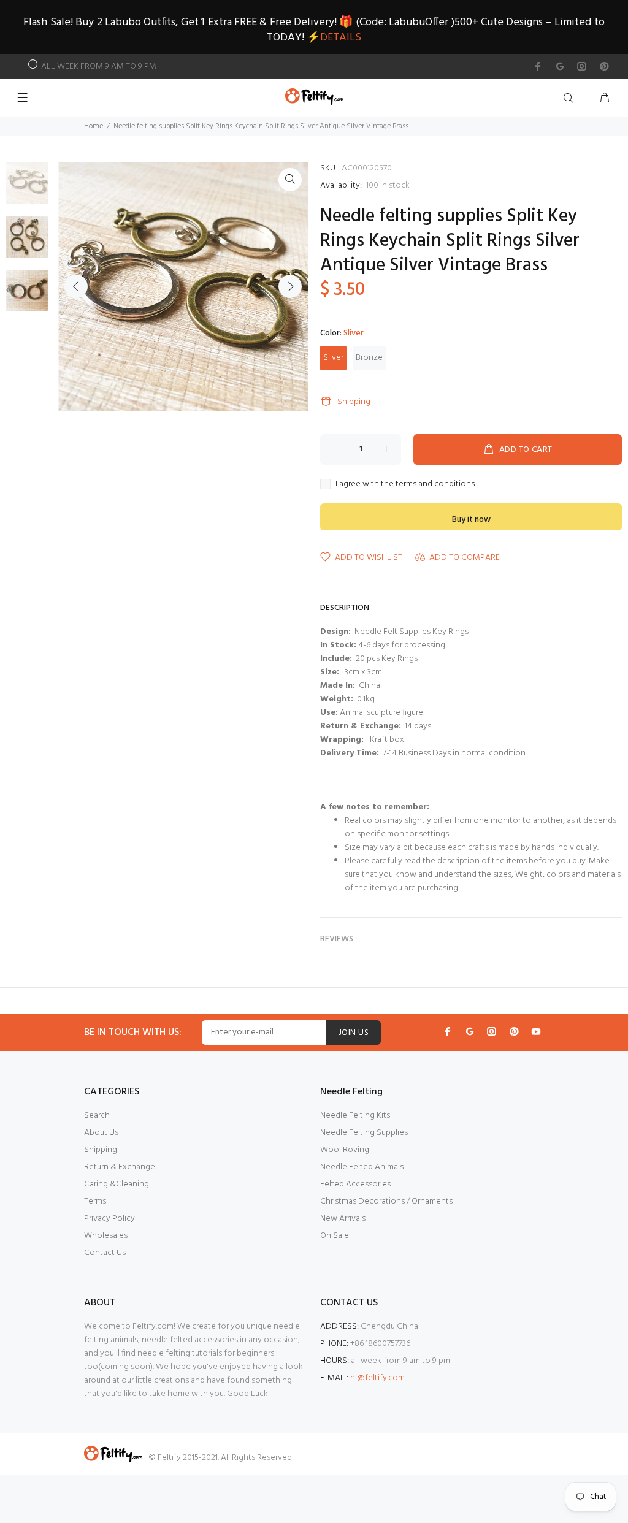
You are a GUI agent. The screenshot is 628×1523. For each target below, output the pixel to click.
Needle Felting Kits (355, 1116)
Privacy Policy (109, 1219)
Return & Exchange (119, 1167)
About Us (101, 1133)
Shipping (353, 402)
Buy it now (471, 520)
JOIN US (354, 1033)
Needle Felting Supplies (364, 1133)
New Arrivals (343, 1219)
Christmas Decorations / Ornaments (386, 1201)
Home (93, 126)
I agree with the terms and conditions (405, 484)
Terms (95, 1201)
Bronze (369, 358)
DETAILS (340, 38)
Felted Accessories (355, 1184)
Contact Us (105, 1253)
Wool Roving (344, 1150)
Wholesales (106, 1236)
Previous (76, 286)
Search (97, 1116)
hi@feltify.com (377, 1378)
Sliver (333, 358)
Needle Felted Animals (362, 1167)
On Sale (334, 1236)
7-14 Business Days (416, 753)
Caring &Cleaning (116, 1184)
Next (290, 286)
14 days (418, 726)
